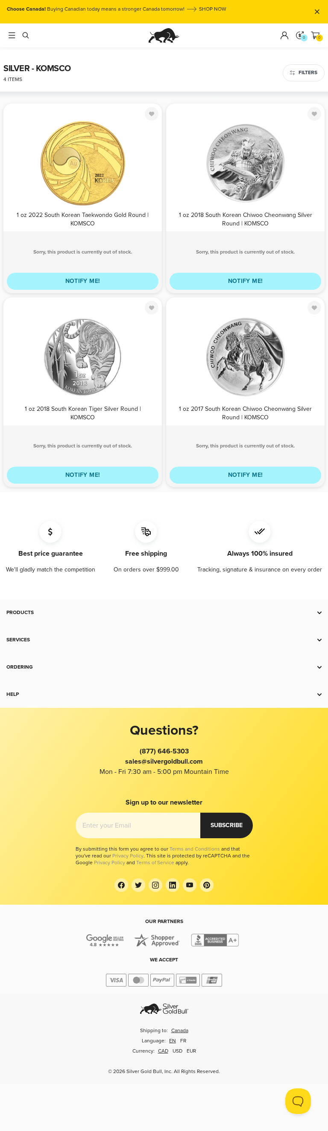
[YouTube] (189, 885)
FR (183, 1041)
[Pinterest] (207, 885)
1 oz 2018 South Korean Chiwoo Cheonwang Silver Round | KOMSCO (245, 218)
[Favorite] (151, 114)
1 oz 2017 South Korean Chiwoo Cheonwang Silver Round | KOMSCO (245, 412)
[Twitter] (138, 885)
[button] (164, 613)
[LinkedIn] (172, 885)
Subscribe (227, 825)
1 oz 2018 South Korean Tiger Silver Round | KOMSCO (83, 412)
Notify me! (82, 281)
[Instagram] (155, 885)
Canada (179, 1030)
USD (177, 1051)
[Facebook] (121, 885)
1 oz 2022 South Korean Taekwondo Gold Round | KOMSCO (83, 218)
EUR (191, 1051)
